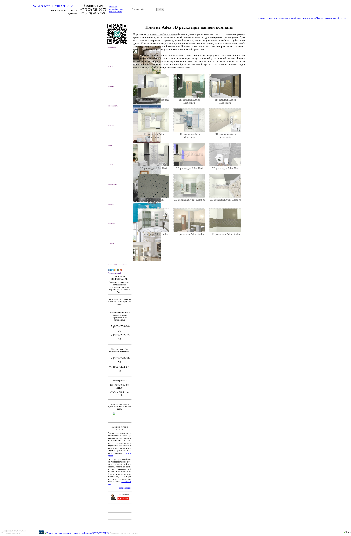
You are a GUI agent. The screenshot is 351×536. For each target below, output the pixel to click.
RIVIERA (111, 204)
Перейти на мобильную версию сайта (116, 9)
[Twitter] (112, 270)
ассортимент (270, 18)
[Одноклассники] (115, 270)
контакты (311, 18)
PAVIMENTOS (112, 184)
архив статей (125, 488)
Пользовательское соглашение (124, 533)
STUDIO (111, 243)
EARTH (110, 66)
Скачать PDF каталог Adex (117, 265)
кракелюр (280, 18)
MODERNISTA (113, 106)
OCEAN (110, 165)
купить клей (291, 18)
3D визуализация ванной (327, 18)
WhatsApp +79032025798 (55, 6)
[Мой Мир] (118, 270)
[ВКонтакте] (109, 270)
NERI (110, 145)
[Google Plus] (121, 270)
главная (260, 18)
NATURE (111, 125)
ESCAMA (111, 86)
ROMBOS (111, 224)
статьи (343, 18)
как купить (302, 18)
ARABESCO (112, 47)
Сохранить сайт (115, 273)
